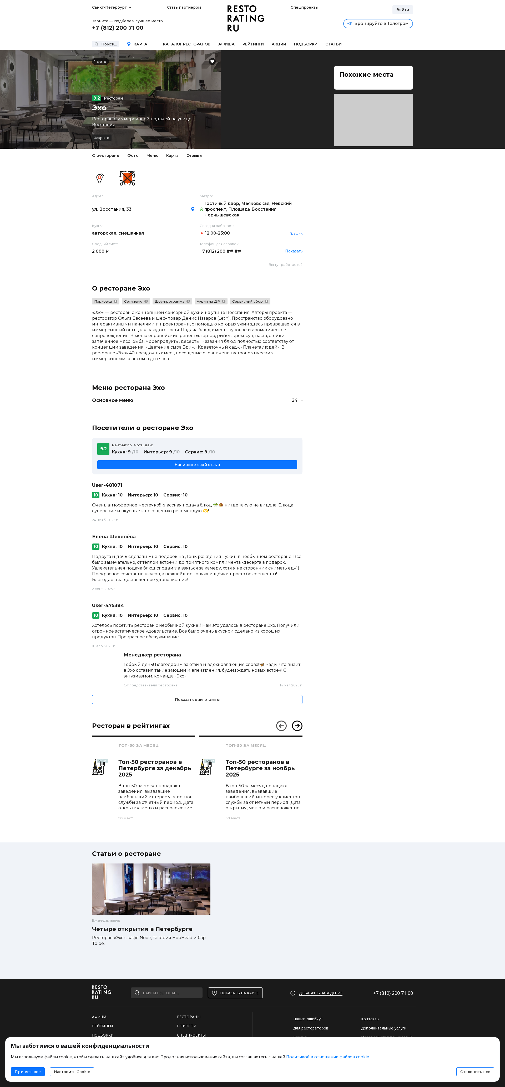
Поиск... (109, 44)
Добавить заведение (320, 992)
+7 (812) (220, 251)
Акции (279, 44)
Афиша (226, 44)
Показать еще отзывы (197, 699)
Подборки (305, 44)
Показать (293, 251)
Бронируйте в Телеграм (381, 23)
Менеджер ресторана (152, 655)
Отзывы (194, 155)
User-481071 (107, 485)
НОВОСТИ (186, 1025)
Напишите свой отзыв (197, 464)
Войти (402, 9)
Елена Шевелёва (114, 537)
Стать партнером (184, 7)
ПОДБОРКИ (103, 1035)
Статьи (333, 44)
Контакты (370, 1018)
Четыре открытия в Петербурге (142, 929)
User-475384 (108, 605)
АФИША (99, 1016)
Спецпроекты (304, 7)
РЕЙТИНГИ (102, 1025)
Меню (152, 155)
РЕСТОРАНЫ (188, 1016)
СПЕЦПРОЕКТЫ (191, 1035)
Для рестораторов (311, 1028)
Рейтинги (253, 44)
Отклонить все (475, 1071)
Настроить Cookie (72, 1071)
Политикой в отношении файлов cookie (327, 1057)
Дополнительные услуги (383, 1028)
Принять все (28, 1071)
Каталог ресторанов (186, 44)
